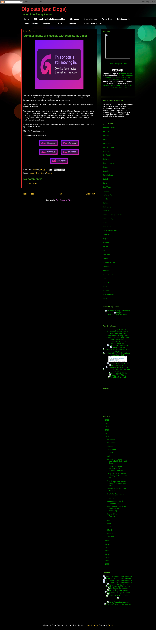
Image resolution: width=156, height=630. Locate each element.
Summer (49, 173)
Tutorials (106, 282)
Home (26, 19)
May (109, 523)
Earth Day (106, 179)
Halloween (107, 207)
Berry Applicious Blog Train (117, 332)
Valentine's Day (108, 294)
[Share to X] (59, 170)
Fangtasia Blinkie (117, 343)
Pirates (105, 247)
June (109, 520)
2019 (107, 430)
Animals (106, 131)
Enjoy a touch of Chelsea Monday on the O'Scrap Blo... (117, 476)
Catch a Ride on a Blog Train (118, 338)
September (111, 449)
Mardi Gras (107, 211)
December (111, 439)
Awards (105, 139)
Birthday (106, 151)
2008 (107, 564)
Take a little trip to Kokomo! (113, 515)
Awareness (107, 143)
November (111, 443)
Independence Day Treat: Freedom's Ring (117, 502)
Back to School (108, 147)
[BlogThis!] (57, 170)
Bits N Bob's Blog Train (117, 334)
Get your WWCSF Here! (117, 314)
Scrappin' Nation (31, 23)
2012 (107, 551)
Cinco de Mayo (108, 163)
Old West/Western (110, 231)
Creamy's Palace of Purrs (92, 23)
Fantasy (32, 173)
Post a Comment (32, 183)
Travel (105, 278)
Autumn (106, 135)
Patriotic (106, 243)
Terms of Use (108, 274)
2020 (107, 427)
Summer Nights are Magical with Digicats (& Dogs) (117, 461)
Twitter (59, 23)
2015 (107, 541)
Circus (105, 167)
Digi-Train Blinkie (117, 339)
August (110, 453)
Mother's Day (108, 219)
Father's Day (107, 195)
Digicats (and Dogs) (44, 9)
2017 (107, 433)
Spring (105, 259)
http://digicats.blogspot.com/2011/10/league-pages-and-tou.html (117, 86)
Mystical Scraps (90, 19)
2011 (107, 554)
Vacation (106, 290)
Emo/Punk (107, 187)
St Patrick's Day (109, 263)
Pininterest (72, 23)
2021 (107, 423)
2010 (107, 557)
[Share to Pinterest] (64, 170)
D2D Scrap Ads (123, 19)
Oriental (106, 235)
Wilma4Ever (107, 19)
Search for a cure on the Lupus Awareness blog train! (116, 483)
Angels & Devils (109, 127)
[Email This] (55, 170)
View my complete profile (117, 64)
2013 (107, 547)
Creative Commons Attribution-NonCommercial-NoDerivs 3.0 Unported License (118, 77)
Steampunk (107, 267)
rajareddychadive (92, 625)
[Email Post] (50, 170)
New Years (107, 227)
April (109, 527)
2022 (107, 420)
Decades (106, 171)
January (110, 537)
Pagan (105, 239)
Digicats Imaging (109, 175)
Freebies (106, 199)
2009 (107, 561)
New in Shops (40, 173)
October (110, 446)
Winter (105, 298)
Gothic (105, 203)
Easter (105, 183)
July (109, 456)
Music (105, 223)
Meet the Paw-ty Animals (112, 215)
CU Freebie (107, 155)
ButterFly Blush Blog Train (118, 336)
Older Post (90, 194)
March (110, 530)
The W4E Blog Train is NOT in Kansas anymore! (115, 496)
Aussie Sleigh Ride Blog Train (117, 330)
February (111, 533)
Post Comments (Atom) (64, 200)
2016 (107, 437)
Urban (105, 286)
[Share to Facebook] (62, 170)
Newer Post (28, 194)
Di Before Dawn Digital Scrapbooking (49, 19)
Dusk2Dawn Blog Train (117, 341)
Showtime (106, 255)
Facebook (47, 23)
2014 (107, 544)
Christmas (106, 159)
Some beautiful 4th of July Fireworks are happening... (117, 509)
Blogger (110, 625)
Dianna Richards (125, 74)
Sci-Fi (105, 251)
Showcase (74, 19)
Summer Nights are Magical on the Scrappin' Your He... (115, 468)
